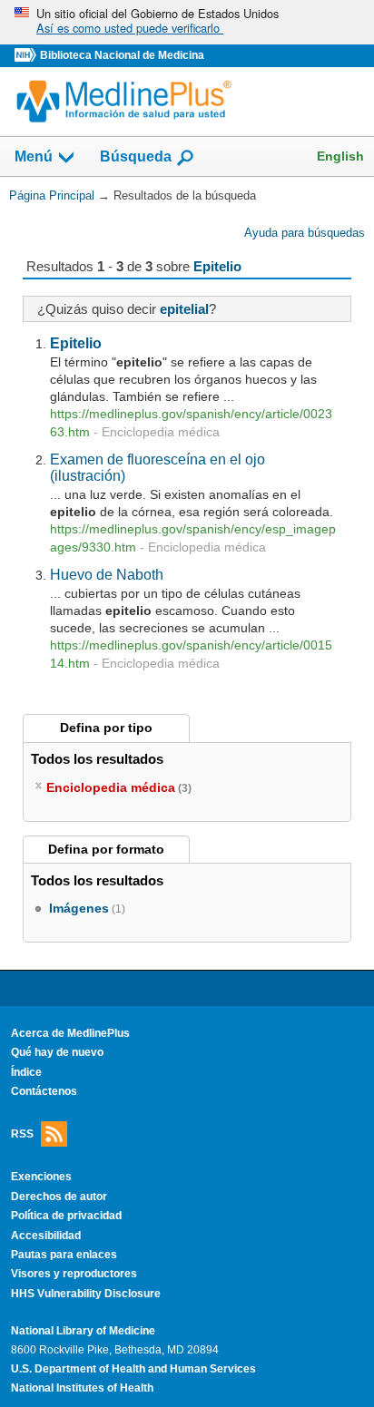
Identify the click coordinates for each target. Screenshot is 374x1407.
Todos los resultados (99, 759)
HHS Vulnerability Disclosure (86, 1293)
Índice (26, 1072)
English (340, 156)
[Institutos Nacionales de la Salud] (27, 55)
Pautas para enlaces (64, 1254)
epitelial (184, 309)
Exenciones (41, 1176)
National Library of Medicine (83, 1330)
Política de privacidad (66, 1215)
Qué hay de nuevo (57, 1052)
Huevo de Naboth (106, 574)
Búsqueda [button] (136, 157)
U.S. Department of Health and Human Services (133, 1369)
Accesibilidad (46, 1235)
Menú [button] (34, 157)
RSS (22, 1133)
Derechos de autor (59, 1196)
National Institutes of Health (82, 1388)
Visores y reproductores (74, 1273)
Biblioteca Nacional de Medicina (122, 55)
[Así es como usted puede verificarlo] (187, 22)
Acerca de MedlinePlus (70, 1033)
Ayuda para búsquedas (304, 232)
